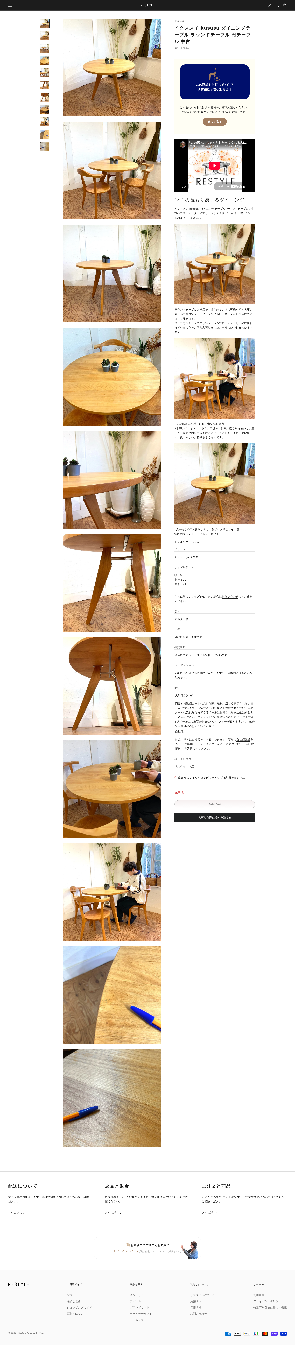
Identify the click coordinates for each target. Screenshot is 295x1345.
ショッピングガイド (79, 1308)
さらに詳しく (16, 1213)
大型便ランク (184, 696)
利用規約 (258, 1295)
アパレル (135, 1301)
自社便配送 (243, 740)
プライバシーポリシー (267, 1301)
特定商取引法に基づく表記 (270, 1308)
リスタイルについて (202, 1295)
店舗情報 (195, 1301)
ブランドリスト (139, 1308)
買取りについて (76, 1314)
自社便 (179, 732)
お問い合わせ (230, 597)
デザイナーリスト (141, 1314)
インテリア (137, 1295)
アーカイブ (137, 1320)
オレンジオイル (195, 655)
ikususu (179, 20)
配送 (69, 1295)
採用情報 (195, 1308)
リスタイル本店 (184, 767)
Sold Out (214, 804)
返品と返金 (74, 1301)
